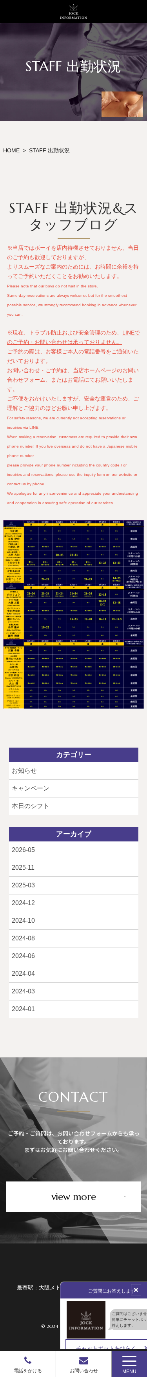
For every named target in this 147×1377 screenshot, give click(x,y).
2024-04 (22, 973)
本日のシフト (30, 806)
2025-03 (22, 885)
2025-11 (22, 867)
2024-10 (22, 920)
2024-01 (22, 1009)
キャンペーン (30, 788)
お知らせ (23, 770)
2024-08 (22, 938)
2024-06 (22, 956)
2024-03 (22, 991)
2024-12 (22, 903)
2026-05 (22, 850)
